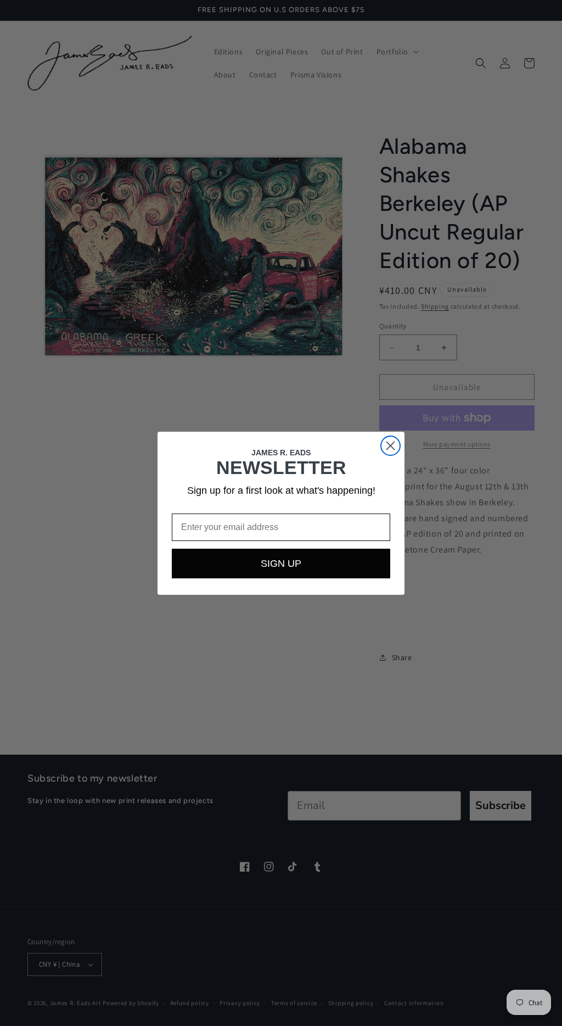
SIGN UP (281, 563)
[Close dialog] (390, 445)
